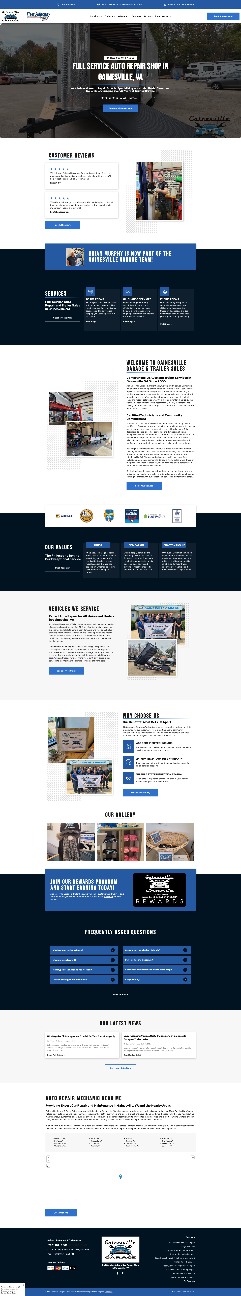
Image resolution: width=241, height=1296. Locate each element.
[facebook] (117, 1273)
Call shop (108, 896)
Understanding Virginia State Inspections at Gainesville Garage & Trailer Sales (155, 1038)
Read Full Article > (56, 1055)
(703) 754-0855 (78, 1245)
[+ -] (120, 1179)
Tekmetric (108, 1292)
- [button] (48, 1160)
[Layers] (192, 1157)
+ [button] (48, 1157)
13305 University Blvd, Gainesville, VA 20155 (121, 4)
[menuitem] (96, 16)
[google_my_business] (123, 1273)
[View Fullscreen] (48, 1165)
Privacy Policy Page (8, 1293)
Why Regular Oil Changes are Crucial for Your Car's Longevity (81, 1036)
